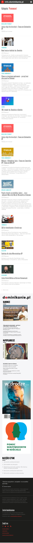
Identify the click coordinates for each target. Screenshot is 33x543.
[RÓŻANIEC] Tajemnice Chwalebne (10, 365)
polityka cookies (5, 533)
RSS (10, 526)
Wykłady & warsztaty (6, 190)
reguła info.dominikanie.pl (7, 535)
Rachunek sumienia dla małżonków (13, 470)
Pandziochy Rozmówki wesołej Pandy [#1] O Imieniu (12, 374)
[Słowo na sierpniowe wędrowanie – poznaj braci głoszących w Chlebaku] (8, 71)
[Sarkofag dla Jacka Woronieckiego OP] (8, 248)
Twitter (5, 526)
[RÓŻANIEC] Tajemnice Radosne (10, 363)
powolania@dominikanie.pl (16, 516)
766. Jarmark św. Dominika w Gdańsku (12, 110)
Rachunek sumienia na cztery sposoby (14, 473)
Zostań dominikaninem (8, 510)
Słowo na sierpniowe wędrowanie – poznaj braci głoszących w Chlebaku (15, 77)
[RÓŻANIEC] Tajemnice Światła (9, 366)
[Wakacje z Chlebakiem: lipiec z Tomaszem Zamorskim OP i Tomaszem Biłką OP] (8, 156)
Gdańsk (3, 107)
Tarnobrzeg (4, 225)
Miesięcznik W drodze (7, 31)
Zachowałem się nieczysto (11, 464)
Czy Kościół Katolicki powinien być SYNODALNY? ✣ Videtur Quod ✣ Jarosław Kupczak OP (12, 332)
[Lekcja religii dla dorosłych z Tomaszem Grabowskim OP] (8, 21)
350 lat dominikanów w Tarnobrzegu (12, 228)
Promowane (4, 47)
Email (8, 526)
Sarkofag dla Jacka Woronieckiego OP (12, 254)
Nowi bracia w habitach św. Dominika (12, 50)
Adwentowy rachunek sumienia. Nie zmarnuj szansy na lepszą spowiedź (15, 467)
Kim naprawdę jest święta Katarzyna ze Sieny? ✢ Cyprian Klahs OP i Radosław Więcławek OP (11, 328)
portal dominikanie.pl (6, 73)
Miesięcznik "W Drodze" (7, 24)
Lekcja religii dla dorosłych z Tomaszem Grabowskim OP (16, 28)
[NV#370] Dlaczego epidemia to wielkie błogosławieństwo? (11, 371)
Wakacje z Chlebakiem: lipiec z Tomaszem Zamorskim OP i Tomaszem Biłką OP (16, 162)
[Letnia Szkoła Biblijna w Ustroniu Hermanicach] (8, 273)
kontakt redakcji (5, 528)
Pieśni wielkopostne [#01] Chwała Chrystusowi (10, 369)
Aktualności (4, 275)
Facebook (2, 526)
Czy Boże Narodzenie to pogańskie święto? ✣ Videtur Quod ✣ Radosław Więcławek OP (12, 335)
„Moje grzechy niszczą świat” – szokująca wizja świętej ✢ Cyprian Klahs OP (11, 326)
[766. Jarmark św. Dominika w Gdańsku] (8, 104)
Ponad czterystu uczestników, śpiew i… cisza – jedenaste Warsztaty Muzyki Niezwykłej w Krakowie (16, 194)
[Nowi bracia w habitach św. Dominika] (8, 45)
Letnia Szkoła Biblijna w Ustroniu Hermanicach (14, 278)
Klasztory (4, 251)
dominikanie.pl (5, 53)
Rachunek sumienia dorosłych (11, 462)
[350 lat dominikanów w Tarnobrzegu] (8, 222)
